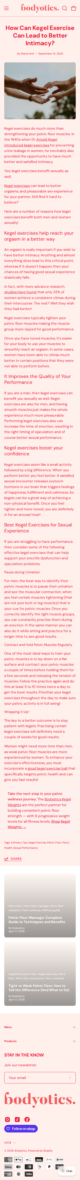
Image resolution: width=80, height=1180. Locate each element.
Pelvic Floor (54, 842)
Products (10, 1041)
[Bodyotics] (40, 8)
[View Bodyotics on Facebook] (27, 1119)
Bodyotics (21, 1150)
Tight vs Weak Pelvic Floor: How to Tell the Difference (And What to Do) (39, 988)
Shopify (47, 1150)
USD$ (7, 1142)
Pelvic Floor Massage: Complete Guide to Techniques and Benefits (37, 919)
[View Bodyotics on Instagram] (7, 1119)
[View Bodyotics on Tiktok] (17, 1119)
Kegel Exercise (37, 842)
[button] (64, 8)
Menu (8, 1027)
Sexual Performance (25, 848)
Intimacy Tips (19, 842)
